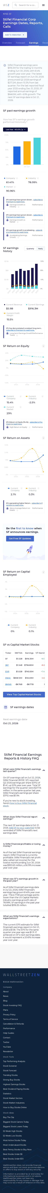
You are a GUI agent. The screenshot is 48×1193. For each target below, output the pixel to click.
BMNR (8, 684)
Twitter (6, 1042)
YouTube (7, 1047)
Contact (6, 1038)
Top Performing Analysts (14, 1061)
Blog (5, 1001)
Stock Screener (10, 1066)
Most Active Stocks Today (14, 1140)
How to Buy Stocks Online (15, 1107)
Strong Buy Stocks (11, 1080)
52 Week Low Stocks (12, 1136)
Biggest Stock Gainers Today (16, 1122)
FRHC (8, 678)
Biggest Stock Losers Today (15, 1126)
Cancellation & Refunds (13, 1024)
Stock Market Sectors (12, 1098)
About (6, 991)
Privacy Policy (9, 1014)
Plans (5, 1010)
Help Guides (8, 1033)
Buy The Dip (8, 1117)
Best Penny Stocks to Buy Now (17, 1149)
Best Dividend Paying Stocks (16, 1089)
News (5, 996)
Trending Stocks (10, 1075)
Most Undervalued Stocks (14, 1145)
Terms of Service (10, 1019)
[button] (24, 770)
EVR (7, 671)
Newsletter (8, 1051)
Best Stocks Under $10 (13, 1159)
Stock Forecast (10, 1070)
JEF (7, 665)
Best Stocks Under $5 (12, 1154)
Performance (9, 1028)
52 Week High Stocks (12, 1131)
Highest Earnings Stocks (14, 1084)
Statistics (7, 1093)
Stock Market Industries (13, 1103)
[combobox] (25, 5)
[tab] (7, 43)
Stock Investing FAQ (12, 1005)
